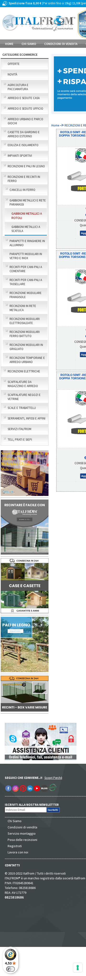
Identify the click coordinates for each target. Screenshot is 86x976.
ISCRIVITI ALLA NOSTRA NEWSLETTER (34, 805)
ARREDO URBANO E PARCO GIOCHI (25, 121)
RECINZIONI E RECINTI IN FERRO (24, 179)
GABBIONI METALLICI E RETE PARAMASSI (28, 202)
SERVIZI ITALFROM (19, 429)
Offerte (14, 64)
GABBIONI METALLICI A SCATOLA (25, 229)
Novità (12, 74)
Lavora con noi (18, 852)
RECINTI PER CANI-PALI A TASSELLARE (26, 282)
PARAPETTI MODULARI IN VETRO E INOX (26, 256)
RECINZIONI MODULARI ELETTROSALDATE (25, 321)
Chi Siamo (15, 821)
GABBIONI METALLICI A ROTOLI (26, 215)
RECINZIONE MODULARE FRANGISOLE (26, 295)
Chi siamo (29, 44)
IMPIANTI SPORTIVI (20, 156)
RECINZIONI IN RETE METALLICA (23, 308)
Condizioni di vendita (22, 827)
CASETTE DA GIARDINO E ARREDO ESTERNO (24, 134)
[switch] (10, 969)
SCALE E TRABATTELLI (22, 408)
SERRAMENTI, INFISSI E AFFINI (26, 418)
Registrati (15, 846)
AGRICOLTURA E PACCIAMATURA (18, 87)
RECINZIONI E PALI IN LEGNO (26, 166)
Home (9, 44)
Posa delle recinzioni (22, 840)
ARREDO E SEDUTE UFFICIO (25, 108)
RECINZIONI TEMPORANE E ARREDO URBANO (27, 360)
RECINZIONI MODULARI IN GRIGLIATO (26, 347)
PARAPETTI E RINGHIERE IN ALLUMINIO (27, 243)
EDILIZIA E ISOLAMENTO (23, 145)
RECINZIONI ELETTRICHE (24, 371)
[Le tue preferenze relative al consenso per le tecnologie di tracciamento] (77, 967)
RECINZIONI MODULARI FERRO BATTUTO (25, 334)
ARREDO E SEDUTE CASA (24, 98)
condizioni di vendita (60, 44)
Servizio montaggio (22, 833)
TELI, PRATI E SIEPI (20, 440)
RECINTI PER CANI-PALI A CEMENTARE (26, 269)
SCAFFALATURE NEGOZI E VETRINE (24, 397)
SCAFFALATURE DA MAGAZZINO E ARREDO (23, 384)
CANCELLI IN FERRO (22, 190)
